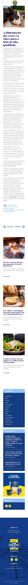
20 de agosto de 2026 (10, 447)
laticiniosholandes (9, 211)
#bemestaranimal (9, 208)
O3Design (15, 581)
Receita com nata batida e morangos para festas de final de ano (13, 264)
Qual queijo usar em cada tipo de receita (12, 463)
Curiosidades (8, 396)
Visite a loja (8, 424)
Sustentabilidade (9, 417)
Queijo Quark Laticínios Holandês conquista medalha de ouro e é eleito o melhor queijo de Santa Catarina (14, 440)
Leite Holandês (8, 404)
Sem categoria (8, 415)
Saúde (6, 413)
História (7, 400)
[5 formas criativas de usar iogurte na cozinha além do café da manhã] (14, 344)
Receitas (7, 411)
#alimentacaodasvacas (10, 206)
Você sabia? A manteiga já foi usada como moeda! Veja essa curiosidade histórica (13, 312)
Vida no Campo (8, 422)
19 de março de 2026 (10, 466)
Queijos (7, 409)
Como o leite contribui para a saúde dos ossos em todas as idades (13, 453)
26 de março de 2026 (10, 457)
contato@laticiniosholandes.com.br (14, 568)
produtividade (13, 197)
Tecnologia (7, 420)
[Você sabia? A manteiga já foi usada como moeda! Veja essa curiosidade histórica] (14, 296)
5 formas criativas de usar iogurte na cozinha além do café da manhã (13, 360)
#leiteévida (19, 210)
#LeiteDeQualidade (9, 210)
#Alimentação (12, 205)
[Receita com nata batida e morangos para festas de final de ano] (14, 248)
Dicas (6, 398)
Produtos (7, 407)
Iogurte (7, 402)
